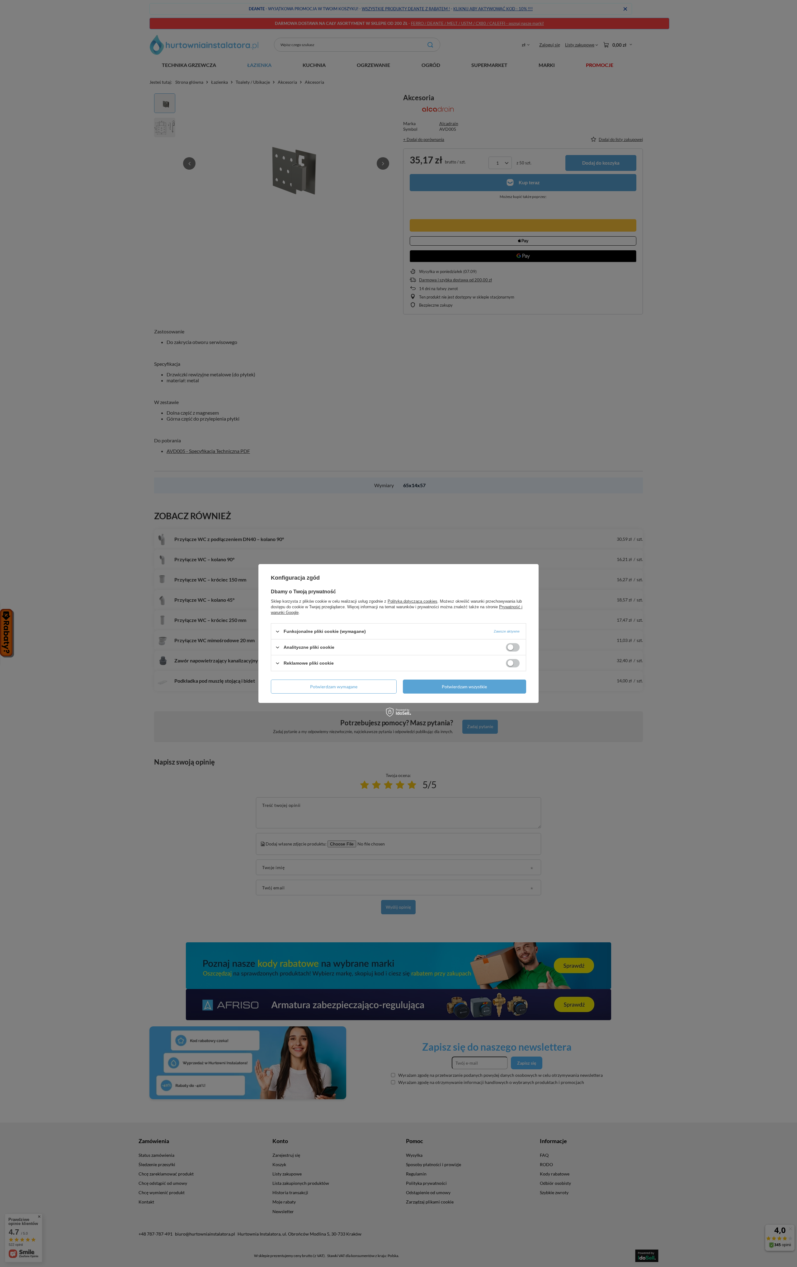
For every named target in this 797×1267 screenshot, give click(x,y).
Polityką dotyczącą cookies (412, 601)
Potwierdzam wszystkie (464, 686)
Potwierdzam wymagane (333, 686)
